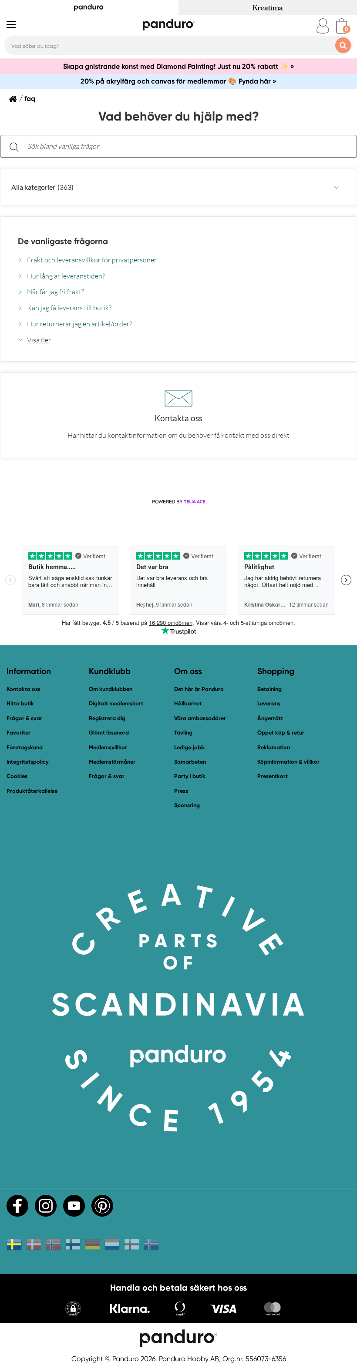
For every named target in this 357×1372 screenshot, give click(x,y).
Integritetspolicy (28, 761)
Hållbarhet (188, 703)
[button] (178, 187)
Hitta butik (20, 703)
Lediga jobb (189, 747)
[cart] (341, 26)
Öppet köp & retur (280, 732)
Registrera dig (107, 718)
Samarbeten (190, 761)
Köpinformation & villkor (288, 761)
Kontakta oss (23, 689)
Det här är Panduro (199, 689)
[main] (178, 296)
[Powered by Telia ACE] (178, 502)
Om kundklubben (110, 689)
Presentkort (272, 776)
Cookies (17, 776)
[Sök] (14, 146)
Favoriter (18, 732)
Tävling (183, 732)
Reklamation (273, 747)
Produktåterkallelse (32, 791)
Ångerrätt (270, 718)
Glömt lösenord (109, 732)
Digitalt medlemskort (116, 703)
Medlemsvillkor (108, 747)
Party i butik (189, 776)
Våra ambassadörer (200, 718)
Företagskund (25, 747)
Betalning (269, 689)
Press (181, 791)
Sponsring (187, 805)
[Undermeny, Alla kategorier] (336, 187)
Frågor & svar (24, 718)
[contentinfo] (178, 321)
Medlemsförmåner (112, 761)
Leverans (268, 703)
